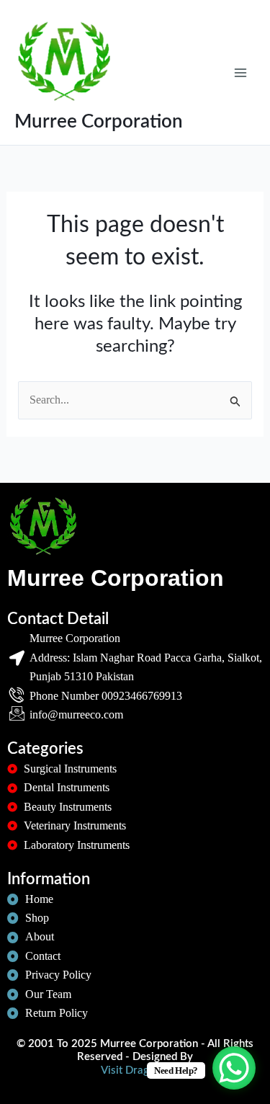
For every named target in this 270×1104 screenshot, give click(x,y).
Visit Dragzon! (135, 1070)
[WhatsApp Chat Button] (234, 1068)
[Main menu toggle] (240, 72)
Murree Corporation (98, 121)
